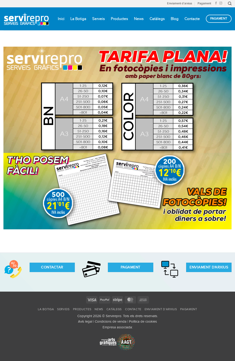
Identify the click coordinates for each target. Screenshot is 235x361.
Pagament (204, 3)
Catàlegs (157, 19)
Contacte (192, 19)
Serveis (98, 19)
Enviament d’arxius (179, 3)
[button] (230, 3)
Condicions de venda (110, 322)
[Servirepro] (26, 19)
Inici (61, 19)
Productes (119, 19)
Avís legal (85, 322)
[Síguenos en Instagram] (220, 3)
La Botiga (78, 19)
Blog (175, 19)
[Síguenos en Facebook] (216, 3)
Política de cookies (143, 322)
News (139, 19)
